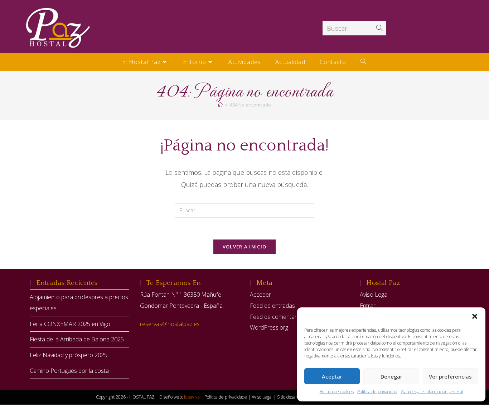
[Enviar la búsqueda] (379, 28)
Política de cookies (337, 392)
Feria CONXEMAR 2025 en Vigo (70, 324)
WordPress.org (269, 327)
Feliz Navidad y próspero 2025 (68, 355)
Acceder (260, 294)
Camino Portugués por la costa (69, 371)
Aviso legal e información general (432, 392)
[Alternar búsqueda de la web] (363, 62)
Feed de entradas (272, 306)
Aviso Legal (374, 294)
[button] (474, 316)
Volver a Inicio (245, 246)
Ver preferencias (450, 376)
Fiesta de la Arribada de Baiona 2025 (77, 339)
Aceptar (332, 376)
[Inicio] (220, 105)
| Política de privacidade (224, 397)
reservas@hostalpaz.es (170, 324)
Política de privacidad (377, 392)
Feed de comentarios (277, 317)
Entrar (368, 306)
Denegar (391, 376)
